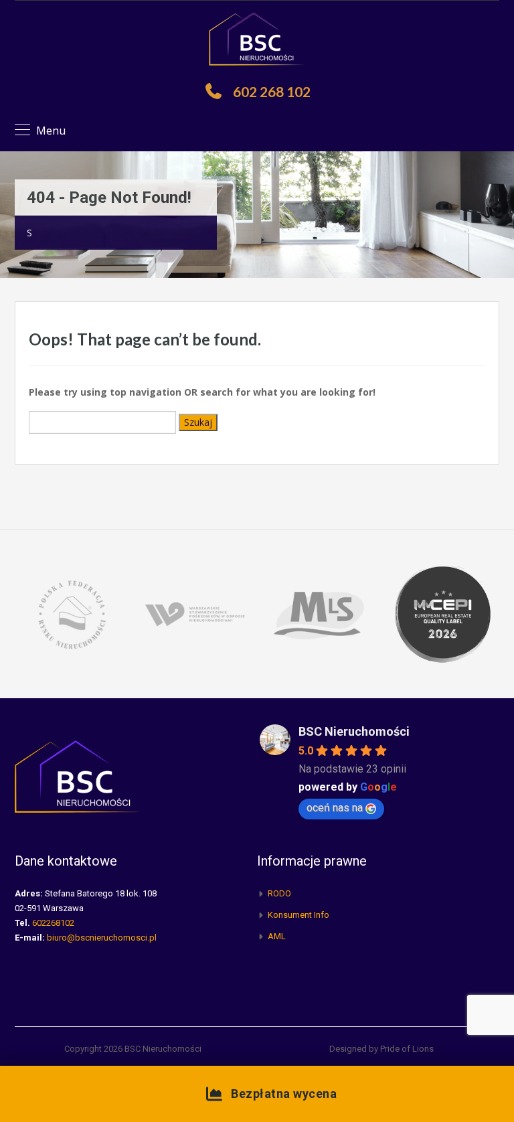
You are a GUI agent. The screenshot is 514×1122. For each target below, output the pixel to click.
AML (277, 936)
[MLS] (318, 613)
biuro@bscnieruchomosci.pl (102, 938)
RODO (279, 893)
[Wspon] (195, 613)
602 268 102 (272, 91)
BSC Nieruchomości (354, 731)
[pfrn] (71, 613)
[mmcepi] (442, 613)
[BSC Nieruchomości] (257, 40)
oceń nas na (335, 807)
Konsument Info (298, 915)
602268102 (53, 923)
